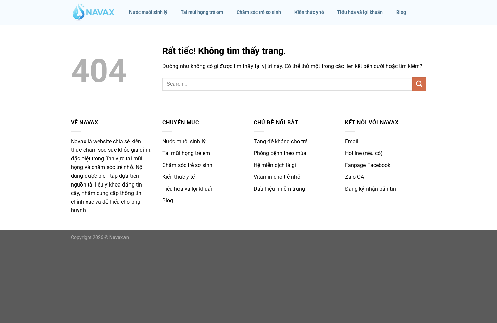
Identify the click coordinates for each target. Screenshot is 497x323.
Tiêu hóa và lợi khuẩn (360, 12)
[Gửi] (419, 84)
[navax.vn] (93, 12)
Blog (401, 12)
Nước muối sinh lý (148, 12)
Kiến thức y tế (309, 12)
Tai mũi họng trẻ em (202, 12)
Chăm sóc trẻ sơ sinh (259, 12)
